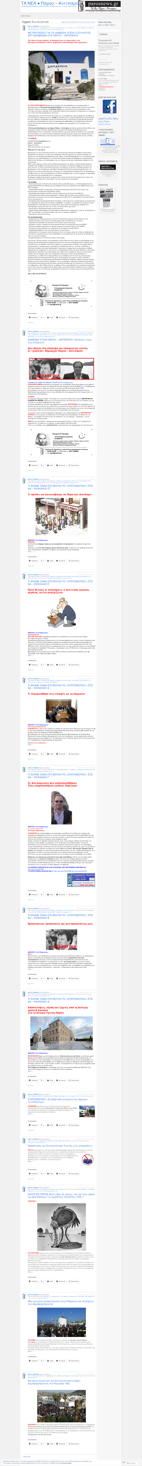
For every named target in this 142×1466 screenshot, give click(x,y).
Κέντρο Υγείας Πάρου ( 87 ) (83, 481)
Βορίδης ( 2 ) (76, 333)
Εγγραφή (102, 58)
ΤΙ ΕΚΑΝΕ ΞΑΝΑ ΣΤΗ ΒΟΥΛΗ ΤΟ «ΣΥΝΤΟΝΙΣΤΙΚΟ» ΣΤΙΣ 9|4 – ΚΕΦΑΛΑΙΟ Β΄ (60, 916)
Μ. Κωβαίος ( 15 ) (85, 1189)
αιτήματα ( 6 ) (58, 482)
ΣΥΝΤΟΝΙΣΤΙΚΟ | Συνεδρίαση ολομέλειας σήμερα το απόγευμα (58, 1100)
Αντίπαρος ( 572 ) (55, 333)
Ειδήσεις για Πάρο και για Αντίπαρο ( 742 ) (62, 481)
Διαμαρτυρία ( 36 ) (56, 1296)
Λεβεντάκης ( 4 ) (44, 334)
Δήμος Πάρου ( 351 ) (36, 1189)
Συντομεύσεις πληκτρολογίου (86, 22)
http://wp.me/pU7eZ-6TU (79, 871)
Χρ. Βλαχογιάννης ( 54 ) (51, 1191)
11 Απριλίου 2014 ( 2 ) (37, 1096)
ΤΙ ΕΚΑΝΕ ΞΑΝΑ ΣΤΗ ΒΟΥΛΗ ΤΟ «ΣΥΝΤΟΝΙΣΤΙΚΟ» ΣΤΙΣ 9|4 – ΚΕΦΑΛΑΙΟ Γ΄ (60, 776)
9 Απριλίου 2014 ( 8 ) (36, 481)
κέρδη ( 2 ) (55, 682)
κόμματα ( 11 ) (75, 482)
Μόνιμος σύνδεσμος (82, 26)
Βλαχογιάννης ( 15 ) (66, 333)
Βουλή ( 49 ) (46, 481)
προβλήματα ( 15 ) (46, 28)
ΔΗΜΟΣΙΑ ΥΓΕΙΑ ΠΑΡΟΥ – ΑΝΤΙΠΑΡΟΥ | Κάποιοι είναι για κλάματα (60, 341)
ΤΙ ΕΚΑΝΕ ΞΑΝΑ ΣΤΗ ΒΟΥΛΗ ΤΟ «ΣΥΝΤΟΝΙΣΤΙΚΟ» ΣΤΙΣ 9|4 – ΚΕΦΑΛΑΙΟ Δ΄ (60, 686)
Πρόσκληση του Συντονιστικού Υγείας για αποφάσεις (60, 1145)
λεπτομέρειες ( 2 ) (44, 995)
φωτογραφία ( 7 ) (46, 1296)
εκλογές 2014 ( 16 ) (40, 1142)
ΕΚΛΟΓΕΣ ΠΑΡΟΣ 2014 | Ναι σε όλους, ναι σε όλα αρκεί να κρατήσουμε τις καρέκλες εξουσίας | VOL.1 (61, 1195)
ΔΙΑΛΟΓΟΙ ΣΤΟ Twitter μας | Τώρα (108, 120)
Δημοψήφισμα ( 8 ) (51, 1376)
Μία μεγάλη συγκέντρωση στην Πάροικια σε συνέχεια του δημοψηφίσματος (61, 1302)
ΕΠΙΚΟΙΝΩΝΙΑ (25, 16)
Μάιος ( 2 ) (69, 1141)
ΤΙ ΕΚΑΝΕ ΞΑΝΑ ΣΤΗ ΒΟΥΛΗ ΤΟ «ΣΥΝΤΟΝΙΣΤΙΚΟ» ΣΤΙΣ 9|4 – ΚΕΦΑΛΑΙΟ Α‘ (60, 1000)
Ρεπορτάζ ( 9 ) (42, 482)
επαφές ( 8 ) (66, 482)
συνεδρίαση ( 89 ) (48, 1096)
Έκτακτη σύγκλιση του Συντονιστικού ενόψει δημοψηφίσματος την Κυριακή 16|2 (54, 1382)
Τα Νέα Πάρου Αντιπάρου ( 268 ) (46, 912)
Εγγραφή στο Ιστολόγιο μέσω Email (109, 41)
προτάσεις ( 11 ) (35, 28)
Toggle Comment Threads (68, 22)
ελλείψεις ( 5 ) (59, 29)
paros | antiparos (33, 26)
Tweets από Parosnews (105, 124)
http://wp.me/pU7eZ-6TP (61, 871)
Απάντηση (92, 26)
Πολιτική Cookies (66, 1463)
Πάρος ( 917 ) (61, 334)
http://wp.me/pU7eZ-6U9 (35, 869)
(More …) (30, 551)
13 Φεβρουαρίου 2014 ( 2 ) (38, 1376)
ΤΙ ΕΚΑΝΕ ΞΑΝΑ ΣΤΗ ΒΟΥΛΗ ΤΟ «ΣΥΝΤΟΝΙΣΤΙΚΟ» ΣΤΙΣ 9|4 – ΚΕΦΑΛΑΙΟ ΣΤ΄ (60, 487)
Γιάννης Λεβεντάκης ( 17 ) (63, 769)
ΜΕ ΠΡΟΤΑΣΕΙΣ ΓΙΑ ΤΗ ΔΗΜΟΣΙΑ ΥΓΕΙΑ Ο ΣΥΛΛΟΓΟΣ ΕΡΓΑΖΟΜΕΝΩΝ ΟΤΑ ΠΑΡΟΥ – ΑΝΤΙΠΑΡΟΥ (59, 34)
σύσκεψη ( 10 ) (46, 333)
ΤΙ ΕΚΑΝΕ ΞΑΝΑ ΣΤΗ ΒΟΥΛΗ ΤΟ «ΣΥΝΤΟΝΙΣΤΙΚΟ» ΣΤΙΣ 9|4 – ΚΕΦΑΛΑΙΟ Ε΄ (60, 582)
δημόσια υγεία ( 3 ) (49, 336)
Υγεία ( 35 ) (51, 29)
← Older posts (26, 1457)
